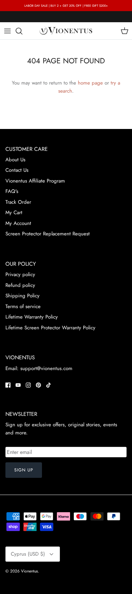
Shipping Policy (22, 295)
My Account (18, 223)
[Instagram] (28, 385)
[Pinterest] (38, 385)
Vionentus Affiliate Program (35, 181)
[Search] (22, 31)
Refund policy (20, 285)
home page (90, 83)
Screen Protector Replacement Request (47, 233)
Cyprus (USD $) (28, 554)
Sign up (23, 470)
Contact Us (16, 170)
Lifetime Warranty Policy (31, 317)
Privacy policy (20, 274)
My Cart (13, 212)
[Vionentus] (66, 31)
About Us (15, 159)
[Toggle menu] (7, 31)
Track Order (18, 202)
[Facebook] (7, 385)
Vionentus (29, 571)
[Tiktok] (48, 385)
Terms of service (23, 306)
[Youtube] (18, 385)
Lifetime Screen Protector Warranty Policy (50, 327)
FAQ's (11, 191)
